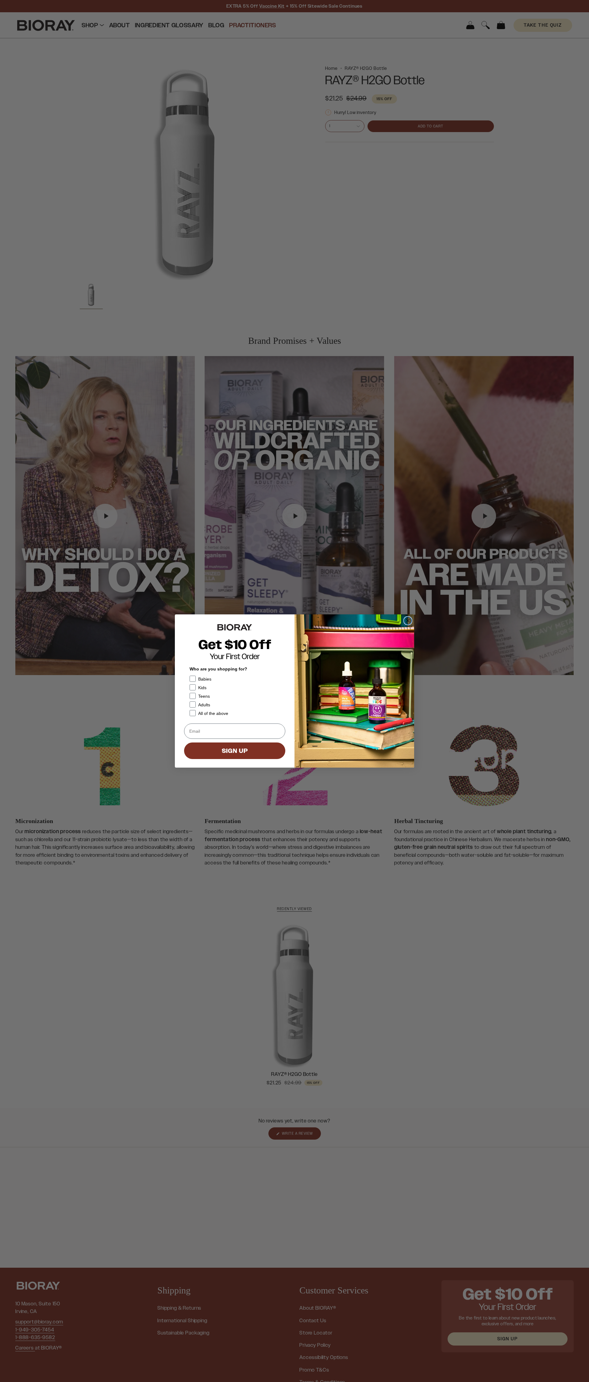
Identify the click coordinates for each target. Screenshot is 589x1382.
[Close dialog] (408, 621)
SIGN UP (235, 750)
